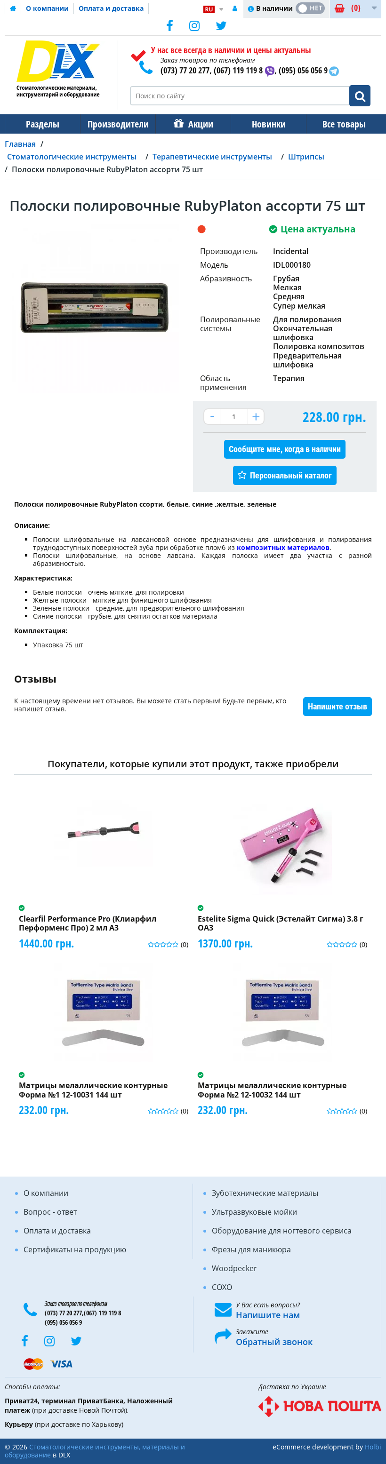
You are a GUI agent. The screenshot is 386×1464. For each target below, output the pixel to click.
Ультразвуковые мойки (254, 1212)
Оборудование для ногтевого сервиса (282, 1230)
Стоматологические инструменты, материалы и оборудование (95, 1450)
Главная (20, 144)
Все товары (344, 124)
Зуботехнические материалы (265, 1193)
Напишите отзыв (337, 706)
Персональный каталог (291, 475)
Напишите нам (268, 1315)
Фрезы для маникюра (251, 1249)
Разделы (42, 124)
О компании (47, 8)
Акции (200, 124)
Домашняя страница (13, 8)
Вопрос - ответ (50, 1212)
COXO (222, 1287)
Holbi (373, 1446)
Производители (118, 124)
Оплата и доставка (111, 8)
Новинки (269, 124)
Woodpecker (234, 1268)
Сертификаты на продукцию (75, 1249)
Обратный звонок (274, 1341)
